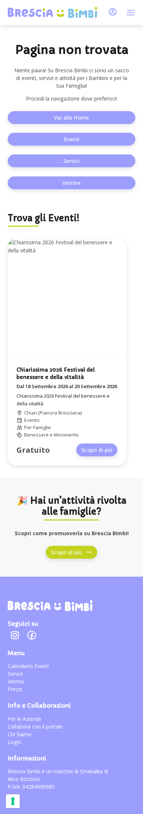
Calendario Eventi (28, 665)
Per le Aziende (24, 718)
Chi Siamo (20, 734)
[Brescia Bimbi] (50, 605)
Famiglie (42, 427)
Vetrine (71, 182)
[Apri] (130, 12)
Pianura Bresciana (60, 412)
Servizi (71, 160)
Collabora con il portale (35, 726)
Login (14, 741)
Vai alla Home (71, 117)
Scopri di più (97, 449)
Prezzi (15, 689)
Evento (32, 420)
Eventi (72, 139)
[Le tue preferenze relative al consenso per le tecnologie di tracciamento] (13, 801)
